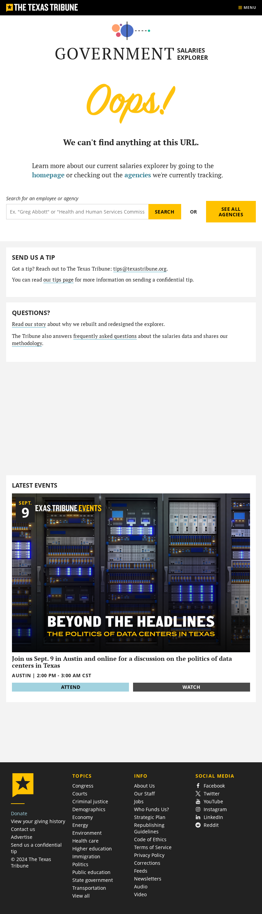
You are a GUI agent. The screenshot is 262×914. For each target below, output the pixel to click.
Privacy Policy (149, 855)
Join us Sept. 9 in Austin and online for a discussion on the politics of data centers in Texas (122, 662)
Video (140, 894)
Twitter (212, 793)
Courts (79, 793)
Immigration (86, 856)
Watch (191, 687)
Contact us (23, 829)
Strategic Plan (149, 817)
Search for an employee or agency (42, 198)
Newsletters (147, 878)
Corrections (147, 863)
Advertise (21, 837)
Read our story (29, 324)
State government (92, 880)
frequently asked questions (105, 336)
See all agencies (231, 212)
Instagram (215, 809)
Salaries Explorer (192, 54)
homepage (48, 174)
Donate (19, 813)
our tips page (58, 279)
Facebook (214, 785)
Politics (80, 864)
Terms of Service (153, 847)
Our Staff (144, 793)
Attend (70, 687)
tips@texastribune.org (139, 268)
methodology (27, 343)
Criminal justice (90, 801)
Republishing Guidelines (149, 828)
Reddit (211, 825)
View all (81, 895)
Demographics (88, 809)
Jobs (139, 801)
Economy (82, 817)
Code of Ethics (150, 839)
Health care (85, 840)
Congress (82, 785)
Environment (87, 833)
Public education (91, 872)
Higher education (92, 848)
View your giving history (38, 821)
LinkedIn (213, 817)
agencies (138, 174)
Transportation (89, 888)
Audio (140, 886)
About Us (144, 785)
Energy (80, 825)
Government (115, 53)
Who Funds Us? (151, 809)
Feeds (140, 871)
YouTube (213, 801)
